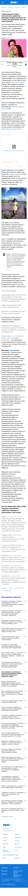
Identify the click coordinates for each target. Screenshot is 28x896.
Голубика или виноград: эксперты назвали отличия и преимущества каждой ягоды (11, 646)
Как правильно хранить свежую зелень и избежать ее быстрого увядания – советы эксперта (12, 802)
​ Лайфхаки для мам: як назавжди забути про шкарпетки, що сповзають (12, 794)
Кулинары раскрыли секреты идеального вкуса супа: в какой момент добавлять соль (12, 622)
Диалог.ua (12, 881)
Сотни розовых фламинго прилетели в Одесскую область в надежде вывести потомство (12, 734)
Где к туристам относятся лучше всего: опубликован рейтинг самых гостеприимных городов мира (12, 693)
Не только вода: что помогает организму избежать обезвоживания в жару (11, 750)
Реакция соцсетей (19, 588)
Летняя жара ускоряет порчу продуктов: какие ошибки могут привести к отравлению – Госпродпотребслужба (12, 665)
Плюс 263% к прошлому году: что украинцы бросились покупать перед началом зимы (12, 630)
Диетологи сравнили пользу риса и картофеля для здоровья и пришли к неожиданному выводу (12, 759)
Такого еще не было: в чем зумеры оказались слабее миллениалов (10, 638)
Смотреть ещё (7, 816)
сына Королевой (15, 555)
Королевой (16, 535)
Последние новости (10, 597)
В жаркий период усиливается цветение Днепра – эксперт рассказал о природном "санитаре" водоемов (11, 613)
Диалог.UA (9, 38)
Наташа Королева (15, 174)
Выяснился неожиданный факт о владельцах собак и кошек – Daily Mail (12, 810)
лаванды (21, 397)
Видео (10, 588)
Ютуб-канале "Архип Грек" (11, 129)
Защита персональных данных (17, 875)
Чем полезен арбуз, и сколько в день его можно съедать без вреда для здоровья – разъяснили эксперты (12, 655)
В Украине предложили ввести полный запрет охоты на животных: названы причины (11, 717)
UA (25, 2)
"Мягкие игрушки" (18, 82)
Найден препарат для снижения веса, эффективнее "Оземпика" (12, 786)
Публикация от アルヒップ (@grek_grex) (14, 166)
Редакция (4, 871)
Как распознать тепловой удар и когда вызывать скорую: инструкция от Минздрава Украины (12, 769)
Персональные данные (17, 871)
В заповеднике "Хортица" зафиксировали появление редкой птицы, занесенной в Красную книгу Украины (11, 779)
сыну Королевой (15, 566)
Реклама (15, 867)
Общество (4, 588)
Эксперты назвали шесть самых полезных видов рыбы (12, 701)
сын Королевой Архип (14, 517)
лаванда (13, 350)
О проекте (4, 867)
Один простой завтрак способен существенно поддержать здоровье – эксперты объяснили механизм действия (12, 726)
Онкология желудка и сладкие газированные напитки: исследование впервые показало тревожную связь (12, 603)
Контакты (4, 874)
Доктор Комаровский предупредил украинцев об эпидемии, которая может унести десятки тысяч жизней (12, 684)
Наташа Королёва (6, 590)
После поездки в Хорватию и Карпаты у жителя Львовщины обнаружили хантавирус (11, 709)
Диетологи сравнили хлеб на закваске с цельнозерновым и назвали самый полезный (11, 742)
